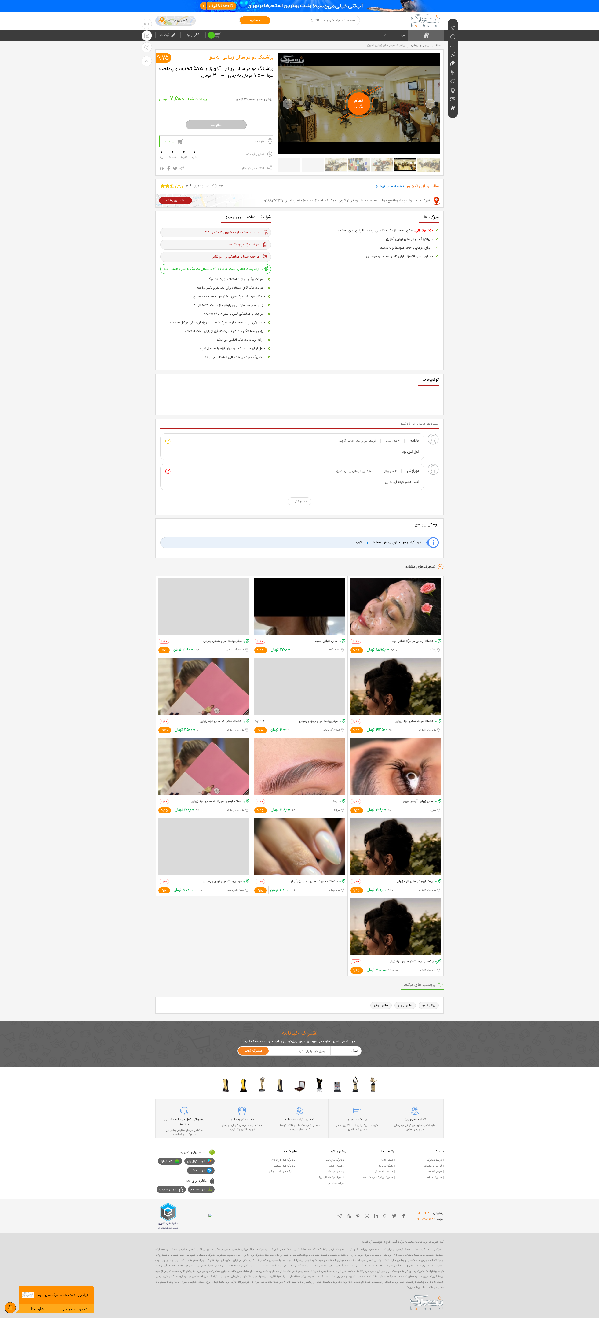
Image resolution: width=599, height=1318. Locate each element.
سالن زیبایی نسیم (326, 641)
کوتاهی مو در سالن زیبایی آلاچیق (357, 441)
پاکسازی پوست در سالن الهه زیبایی (411, 961)
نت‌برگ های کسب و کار (282, 1171)
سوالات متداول (335, 1183)
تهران (402, 35)
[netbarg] (427, 1302)
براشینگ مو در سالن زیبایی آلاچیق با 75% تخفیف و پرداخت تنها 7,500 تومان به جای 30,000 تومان (216, 72)
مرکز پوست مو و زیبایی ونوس (222, 641)
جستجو (255, 20)
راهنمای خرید (336, 1165)
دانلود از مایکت (198, 1170)
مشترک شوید (253, 1051)
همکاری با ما (386, 1165)
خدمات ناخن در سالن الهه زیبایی (221, 721)
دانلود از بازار (167, 1161)
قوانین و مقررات (433, 1165)
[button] (287, 104)
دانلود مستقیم (198, 1189)
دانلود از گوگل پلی (196, 1161)
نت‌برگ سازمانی (335, 1160)
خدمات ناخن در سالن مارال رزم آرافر (314, 881)
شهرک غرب (258, 141)
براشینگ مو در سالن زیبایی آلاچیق (240, 57)
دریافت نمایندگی (383, 1171)
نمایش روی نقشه (175, 200)
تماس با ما (387, 1160)
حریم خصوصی (433, 1171)
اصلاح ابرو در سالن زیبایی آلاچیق (354, 471)
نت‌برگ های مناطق (284, 1165)
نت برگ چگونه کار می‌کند (330, 1177)
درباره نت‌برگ (434, 1160)
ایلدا (335, 801)
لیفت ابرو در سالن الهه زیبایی (414, 881)
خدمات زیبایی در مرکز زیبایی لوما (413, 641)
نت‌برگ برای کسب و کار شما (377, 1177)
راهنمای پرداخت (335, 1171)
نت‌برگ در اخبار (433, 1177)
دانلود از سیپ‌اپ (168, 1189)
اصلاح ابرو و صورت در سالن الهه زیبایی (216, 801)
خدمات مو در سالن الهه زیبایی (414, 721)
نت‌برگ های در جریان (283, 1160)
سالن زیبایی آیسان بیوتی (417, 801)
